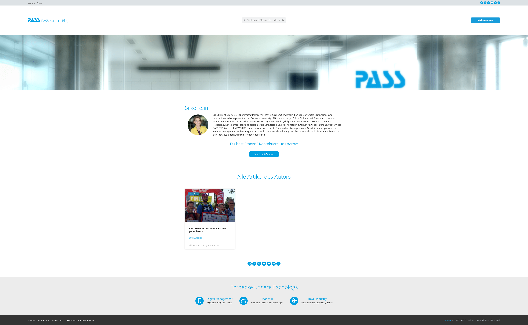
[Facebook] (488, 2)
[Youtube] (492, 2)
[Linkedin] (481, 2)
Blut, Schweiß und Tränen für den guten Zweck (207, 230)
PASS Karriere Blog (54, 20)
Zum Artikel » (196, 238)
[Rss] (498, 2)
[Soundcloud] (495, 2)
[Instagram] (485, 2)
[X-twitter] (254, 264)
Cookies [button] (448, 320)
